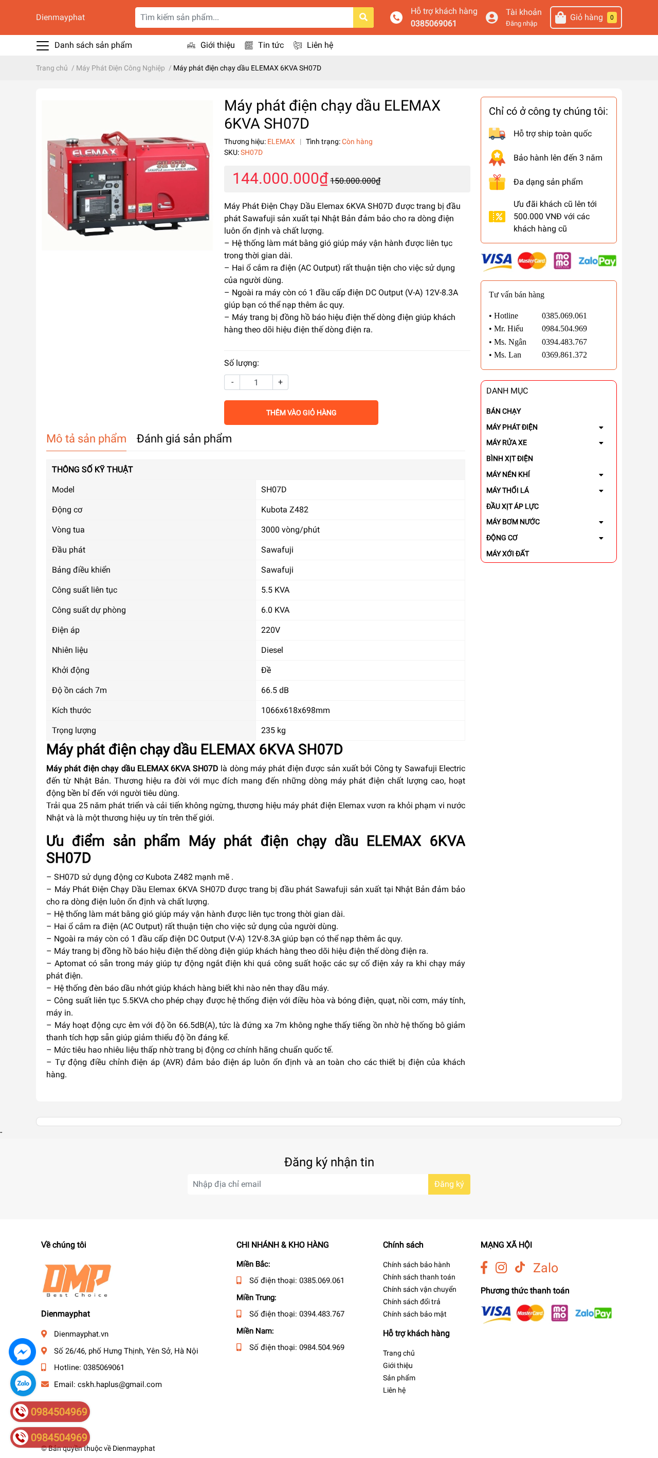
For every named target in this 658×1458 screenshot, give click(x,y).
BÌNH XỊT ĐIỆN (509, 458)
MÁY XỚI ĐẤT (507, 553)
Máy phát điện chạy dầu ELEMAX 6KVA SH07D (132, 768)
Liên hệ (320, 45)
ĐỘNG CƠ (502, 538)
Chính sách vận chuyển (419, 1289)
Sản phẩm (399, 1378)
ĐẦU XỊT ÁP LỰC (512, 506)
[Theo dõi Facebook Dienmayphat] (484, 1267)
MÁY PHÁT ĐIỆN (512, 427)
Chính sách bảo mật (415, 1314)
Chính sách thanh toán (419, 1277)
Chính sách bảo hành (416, 1264)
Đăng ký (449, 1184)
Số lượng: (241, 363)
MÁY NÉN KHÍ (508, 474)
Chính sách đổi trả (412, 1301)
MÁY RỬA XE (506, 442)
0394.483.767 (321, 1314)
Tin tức (271, 45)
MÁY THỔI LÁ (507, 490)
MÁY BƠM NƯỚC (513, 522)
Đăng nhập (521, 23)
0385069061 (434, 23)
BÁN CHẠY (503, 411)
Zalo (545, 1267)
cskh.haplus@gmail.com (120, 1384)
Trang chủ (399, 1353)
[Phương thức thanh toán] (549, 261)
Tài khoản (524, 12)
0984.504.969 (321, 1347)
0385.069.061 (321, 1280)
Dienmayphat (60, 17)
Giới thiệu (217, 45)
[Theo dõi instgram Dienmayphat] (501, 1267)
